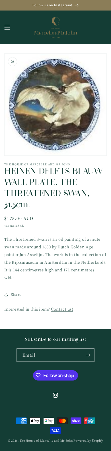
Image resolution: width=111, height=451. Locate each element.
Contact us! (62, 309)
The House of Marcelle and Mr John (46, 440)
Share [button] (16, 294)
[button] (7, 27)
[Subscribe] (88, 355)
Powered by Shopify (88, 440)
